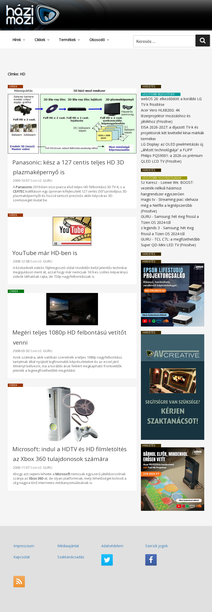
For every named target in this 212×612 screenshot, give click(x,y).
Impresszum (23, 545)
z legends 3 (150, 227)
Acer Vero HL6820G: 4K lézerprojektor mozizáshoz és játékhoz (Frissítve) (166, 116)
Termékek (67, 39)
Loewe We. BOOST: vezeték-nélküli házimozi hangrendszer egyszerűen (167, 188)
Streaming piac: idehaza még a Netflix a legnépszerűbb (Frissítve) (169, 205)
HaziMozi (25, 6)
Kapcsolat (21, 556)
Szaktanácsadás (70, 556)
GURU (47, 180)
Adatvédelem (112, 545)
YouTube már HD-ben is (44, 253)
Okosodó (97, 39)
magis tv (148, 199)
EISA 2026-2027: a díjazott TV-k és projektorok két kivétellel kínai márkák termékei (172, 133)
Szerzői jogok (156, 545)
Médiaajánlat (68, 545)
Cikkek (40, 39)
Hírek (16, 39)
